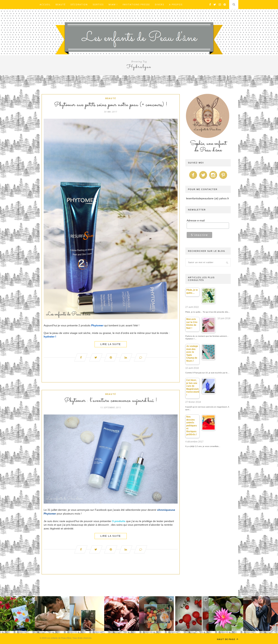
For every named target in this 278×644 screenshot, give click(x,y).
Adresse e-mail (196, 220)
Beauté (61, 4)
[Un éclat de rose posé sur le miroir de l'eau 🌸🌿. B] (226, 613)
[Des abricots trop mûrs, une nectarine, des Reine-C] (156, 613)
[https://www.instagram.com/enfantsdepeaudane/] (213, 179)
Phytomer (97, 325)
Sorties (98, 4)
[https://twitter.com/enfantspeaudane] (203, 179)
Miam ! (113, 4)
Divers (159, 4)
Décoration (79, 4)
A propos (175, 4)
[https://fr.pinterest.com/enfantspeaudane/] (223, 179)
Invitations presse (136, 4)
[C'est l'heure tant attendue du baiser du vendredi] (52, 613)
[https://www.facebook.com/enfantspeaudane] (193, 179)
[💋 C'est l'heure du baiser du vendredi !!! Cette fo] (121, 613)
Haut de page (226, 639)
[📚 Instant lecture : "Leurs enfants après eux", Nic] (87, 613)
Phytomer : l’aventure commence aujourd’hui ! (110, 401)
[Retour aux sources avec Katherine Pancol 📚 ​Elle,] (17, 613)
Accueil (45, 4)
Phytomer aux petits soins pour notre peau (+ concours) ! (110, 105)
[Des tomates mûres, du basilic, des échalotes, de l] (191, 613)
